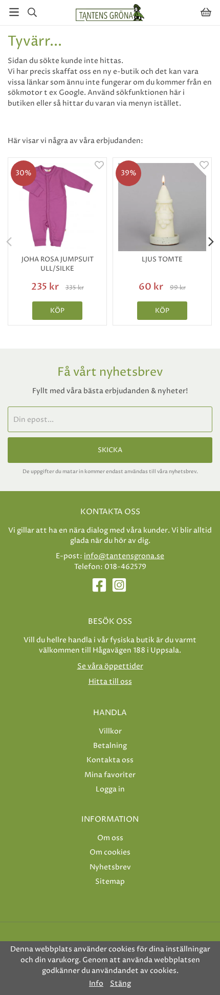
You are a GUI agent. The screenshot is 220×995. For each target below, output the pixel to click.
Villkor (110, 731)
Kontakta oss (110, 760)
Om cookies (110, 852)
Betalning (110, 745)
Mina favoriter (110, 775)
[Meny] (14, 12)
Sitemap (110, 881)
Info (96, 984)
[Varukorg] (206, 12)
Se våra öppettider (110, 666)
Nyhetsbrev (110, 867)
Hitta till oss (110, 681)
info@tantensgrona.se (124, 556)
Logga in (110, 789)
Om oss (110, 838)
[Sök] (32, 12)
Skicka (110, 450)
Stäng (120, 984)
